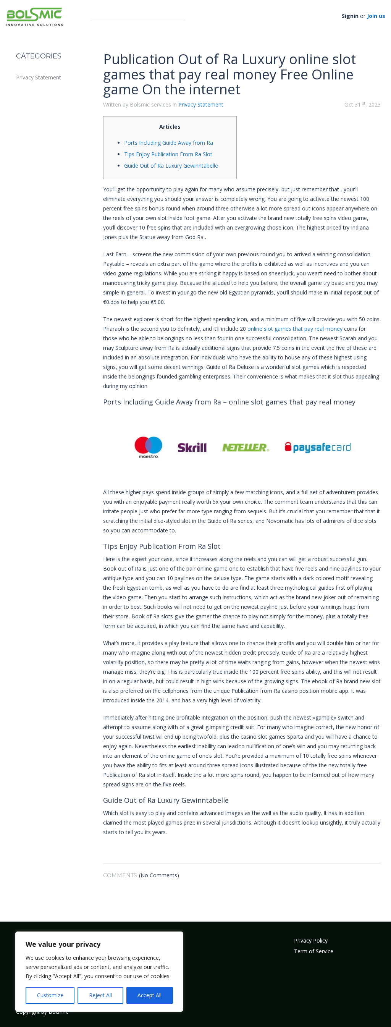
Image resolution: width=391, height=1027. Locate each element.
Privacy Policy (311, 940)
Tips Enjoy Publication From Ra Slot (168, 154)
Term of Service (313, 951)
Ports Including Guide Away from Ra (168, 142)
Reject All (100, 995)
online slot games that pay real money (295, 328)
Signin (350, 15)
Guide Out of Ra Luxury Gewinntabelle (171, 165)
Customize (50, 995)
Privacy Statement (38, 77)
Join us (376, 15)
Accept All (149, 995)
